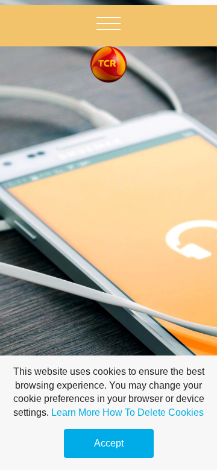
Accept (109, 443)
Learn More (75, 412)
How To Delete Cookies (153, 412)
